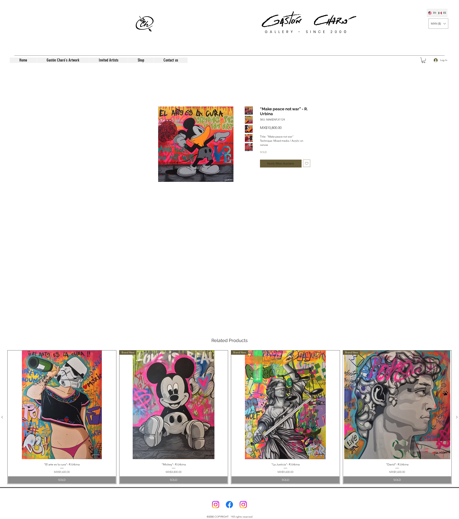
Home (153, 93)
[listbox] (438, 23)
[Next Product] (457, 417)
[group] (229, 417)
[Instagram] (215, 504)
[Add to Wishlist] (306, 167)
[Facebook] (229, 504)
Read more (266, 148)
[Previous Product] (2, 417)
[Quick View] (62, 404)
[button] (438, 23)
